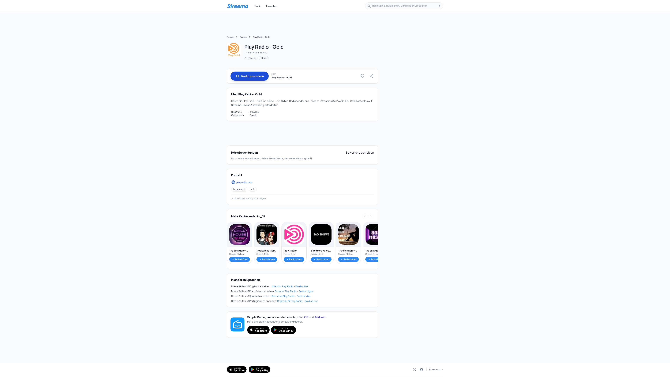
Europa (230, 37)
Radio (258, 6)
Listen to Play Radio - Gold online (289, 286)
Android (320, 317)
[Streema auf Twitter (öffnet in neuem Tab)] (414, 369)
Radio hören (240, 259)
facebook (239, 189)
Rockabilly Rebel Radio (266, 250)
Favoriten (271, 6)
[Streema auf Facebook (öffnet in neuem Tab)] (421, 369)
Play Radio (290, 250)
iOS (305, 317)
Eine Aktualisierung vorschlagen (248, 198)
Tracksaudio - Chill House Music (239, 250)
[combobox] (404, 6)
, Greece (250, 58)
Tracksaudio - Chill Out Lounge (348, 250)
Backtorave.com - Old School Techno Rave (321, 250)
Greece (243, 37)
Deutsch (436, 369)
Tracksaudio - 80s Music (375, 250)
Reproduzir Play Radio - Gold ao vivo (297, 301)
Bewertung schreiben (360, 152)
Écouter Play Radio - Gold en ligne (294, 291)
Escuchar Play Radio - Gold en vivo (291, 296)
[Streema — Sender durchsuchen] (237, 6)
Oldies (264, 58)
